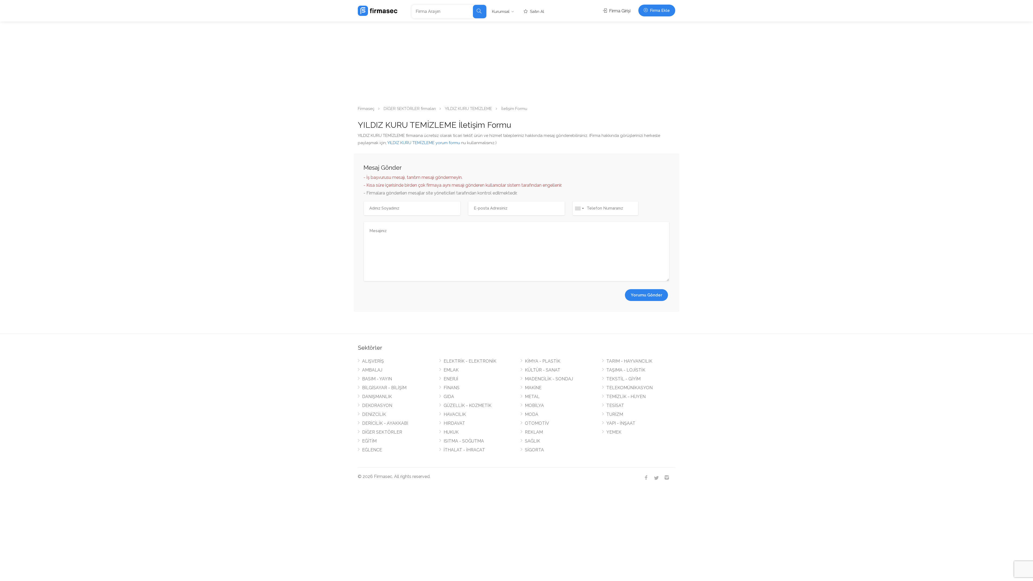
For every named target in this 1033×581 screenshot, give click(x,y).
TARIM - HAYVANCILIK (629, 361)
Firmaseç (366, 108)
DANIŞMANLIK (377, 396)
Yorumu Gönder (646, 295)
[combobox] (579, 208)
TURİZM (614, 414)
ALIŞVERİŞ (373, 361)
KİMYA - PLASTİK (542, 361)
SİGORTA (534, 449)
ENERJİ (451, 378)
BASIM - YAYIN (377, 378)
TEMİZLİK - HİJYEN (626, 396)
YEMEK (613, 432)
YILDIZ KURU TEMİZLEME (468, 108)
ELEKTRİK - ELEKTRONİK (470, 361)
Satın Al (536, 11)
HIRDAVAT (454, 423)
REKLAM (534, 432)
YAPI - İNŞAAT (620, 423)
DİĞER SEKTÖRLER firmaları (410, 108)
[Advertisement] (516, 62)
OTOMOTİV (537, 423)
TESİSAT (615, 405)
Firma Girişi (619, 10)
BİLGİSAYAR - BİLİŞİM (384, 387)
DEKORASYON (377, 405)
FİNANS (451, 387)
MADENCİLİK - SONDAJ (549, 378)
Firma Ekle (659, 10)
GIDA (449, 396)
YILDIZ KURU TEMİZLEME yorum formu (423, 142)
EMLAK (451, 370)
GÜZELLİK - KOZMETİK (467, 405)
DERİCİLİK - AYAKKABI (385, 423)
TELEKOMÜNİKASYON (629, 387)
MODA (531, 414)
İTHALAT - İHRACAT (464, 449)
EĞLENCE (372, 449)
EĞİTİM (369, 441)
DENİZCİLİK (374, 414)
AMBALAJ (372, 370)
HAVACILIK (455, 414)
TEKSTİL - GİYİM (623, 378)
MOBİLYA (534, 405)
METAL (532, 396)
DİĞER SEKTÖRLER (382, 432)
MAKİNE (533, 387)
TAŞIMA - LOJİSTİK (625, 370)
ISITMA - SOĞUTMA (464, 441)
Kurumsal (501, 11)
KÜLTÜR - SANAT (542, 370)
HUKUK (451, 432)
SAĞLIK (532, 441)
